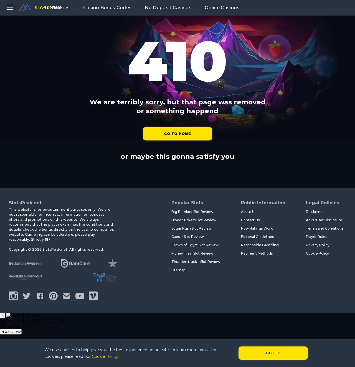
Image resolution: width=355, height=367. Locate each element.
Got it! (273, 353)
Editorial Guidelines (257, 237)
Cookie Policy (317, 253)
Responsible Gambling (260, 245)
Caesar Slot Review (187, 237)
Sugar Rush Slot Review (191, 228)
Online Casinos (222, 7)
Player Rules (316, 237)
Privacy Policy (317, 245)
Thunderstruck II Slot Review (195, 262)
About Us (248, 212)
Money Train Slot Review (192, 253)
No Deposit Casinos (168, 7)
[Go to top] (344, 356)
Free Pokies (56, 7)
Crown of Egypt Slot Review (195, 245)
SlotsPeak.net (25, 202)
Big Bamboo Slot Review (192, 212)
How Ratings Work (257, 228)
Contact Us (250, 220)
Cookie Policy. (105, 356)
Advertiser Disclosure (324, 220)
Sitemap (178, 270)
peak (47, 7)
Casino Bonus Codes (107, 7)
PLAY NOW (11, 332)
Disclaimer (315, 212)
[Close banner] (2, 315)
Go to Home (177, 134)
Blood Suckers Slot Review (193, 220)
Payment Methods (257, 253)
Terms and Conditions (324, 228)
